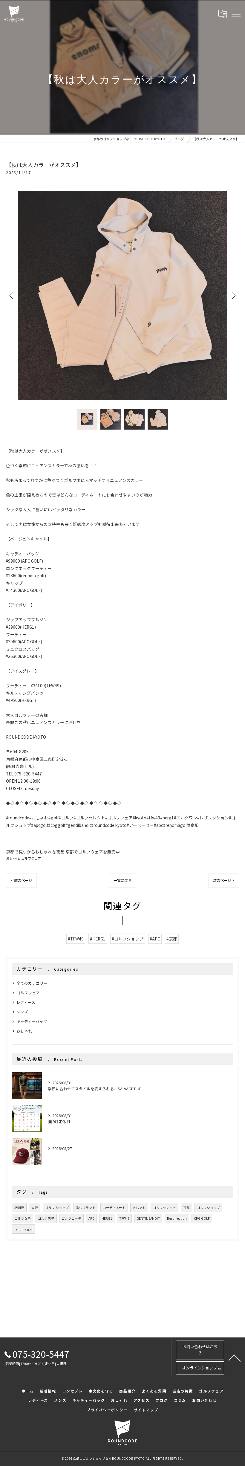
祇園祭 (19, 1207)
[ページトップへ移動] (235, 1357)
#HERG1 (97, 939)
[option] (122, 295)
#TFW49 (76, 939)
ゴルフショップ (208, 1207)
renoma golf (23, 1229)
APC (91, 1218)
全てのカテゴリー (32, 983)
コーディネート (114, 1207)
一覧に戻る (122, 880)
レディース (25, 1002)
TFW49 (124, 1218)
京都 (186, 1207)
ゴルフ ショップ (57, 1207)
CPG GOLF (202, 1218)
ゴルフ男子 (46, 1218)
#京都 (171, 939)
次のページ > (223, 880)
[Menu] (236, 14)
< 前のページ (21, 880)
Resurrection (177, 1218)
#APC (155, 939)
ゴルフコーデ (71, 1218)
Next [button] (233, 295)
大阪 (34, 1207)
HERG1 (107, 1218)
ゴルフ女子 (22, 1218)
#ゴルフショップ (127, 939)
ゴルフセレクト (164, 1207)
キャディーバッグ (31, 1021)
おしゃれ (12, 858)
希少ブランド (86, 1207)
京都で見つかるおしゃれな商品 (35, 852)
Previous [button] (12, 295)
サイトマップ (146, 1409)
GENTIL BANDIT (148, 1218)
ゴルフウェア (31, 858)
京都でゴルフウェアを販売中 (92, 852)
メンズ (22, 1012)
